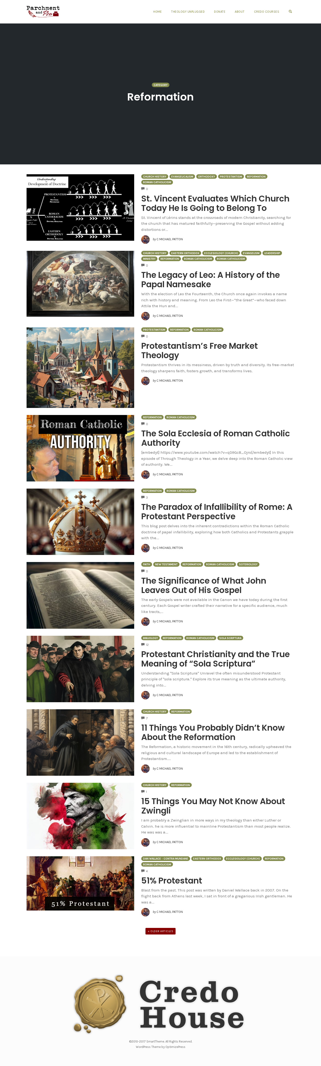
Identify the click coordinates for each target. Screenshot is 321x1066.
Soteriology (248, 564)
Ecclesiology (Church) (221, 253)
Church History (154, 176)
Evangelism (251, 253)
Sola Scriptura (230, 638)
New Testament (166, 564)
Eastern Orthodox (185, 253)
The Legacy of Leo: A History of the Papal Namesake (210, 279)
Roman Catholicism (157, 182)
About (240, 11)
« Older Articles (160, 931)
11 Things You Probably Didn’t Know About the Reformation (213, 732)
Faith (146, 564)
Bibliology (150, 638)
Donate (219, 11)
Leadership (272, 253)
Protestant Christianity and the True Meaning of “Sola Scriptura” (215, 658)
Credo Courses (266, 11)
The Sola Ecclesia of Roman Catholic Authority (215, 438)
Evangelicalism (182, 176)
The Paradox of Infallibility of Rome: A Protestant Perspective (217, 511)
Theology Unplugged (188, 11)
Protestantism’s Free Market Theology (199, 350)
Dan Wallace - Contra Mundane (165, 858)
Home (157, 11)
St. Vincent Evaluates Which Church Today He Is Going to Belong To (215, 203)
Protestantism (231, 176)
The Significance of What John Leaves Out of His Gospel (203, 585)
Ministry (149, 258)
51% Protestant (171, 880)
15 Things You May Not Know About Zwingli (213, 805)
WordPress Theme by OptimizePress (160, 1047)
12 (147, 645)
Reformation (256, 176)
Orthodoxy (206, 176)
